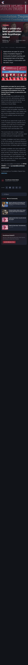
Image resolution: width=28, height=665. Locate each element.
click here (4, 173)
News (6, 47)
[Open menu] (25, 2)
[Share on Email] (16, 187)
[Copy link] (20, 187)
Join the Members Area (9, 242)
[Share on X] (6, 187)
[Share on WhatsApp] (13, 187)
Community (11, 47)
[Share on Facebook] (10, 187)
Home (2, 47)
